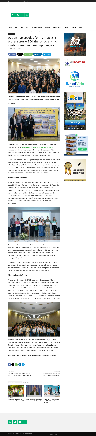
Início (9, 31)
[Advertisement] (60, 14)
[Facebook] (79, 1)
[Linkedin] (19, 364)
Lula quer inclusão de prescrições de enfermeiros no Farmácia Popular (51, 374)
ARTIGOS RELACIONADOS (15, 382)
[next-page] (11, 405)
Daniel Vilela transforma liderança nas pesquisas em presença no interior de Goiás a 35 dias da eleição (16, 399)
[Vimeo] (85, 1)
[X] (83, 1)
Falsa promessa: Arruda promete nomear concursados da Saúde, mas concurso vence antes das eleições (34, 399)
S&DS (11, 48)
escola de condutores (36, 355)
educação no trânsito (26, 355)
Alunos (13, 355)
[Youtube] (87, 1)
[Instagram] (81, 1)
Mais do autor (26, 382)
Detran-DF (19, 355)
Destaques (14, 31)
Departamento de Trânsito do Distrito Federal (38, 147)
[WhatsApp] (16, 364)
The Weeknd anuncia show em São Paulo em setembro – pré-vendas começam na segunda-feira (19, 375)
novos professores (46, 355)
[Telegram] (23, 364)
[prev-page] (9, 405)
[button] (86, 28)
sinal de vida (53, 355)
